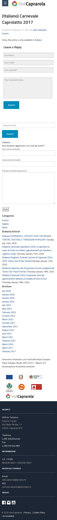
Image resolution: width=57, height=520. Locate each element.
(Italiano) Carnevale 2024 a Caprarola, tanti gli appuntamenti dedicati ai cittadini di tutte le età (24, 276)
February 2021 (9, 340)
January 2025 (8, 298)
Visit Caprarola (39, 30)
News (4, 227)
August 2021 (8, 330)
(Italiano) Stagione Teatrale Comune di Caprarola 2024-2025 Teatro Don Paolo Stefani (27, 259)
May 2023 (7, 308)
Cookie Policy (39, 512)
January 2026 (8, 294)
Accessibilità (8, 516)
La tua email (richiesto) (11, 159)
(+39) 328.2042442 (11, 438)
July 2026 (6, 291)
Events (5, 33)
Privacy (27, 512)
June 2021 (7, 333)
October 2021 (8, 322)
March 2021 (7, 337)
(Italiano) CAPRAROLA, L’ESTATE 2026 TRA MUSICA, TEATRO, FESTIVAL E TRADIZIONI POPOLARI (27, 237)
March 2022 (7, 319)
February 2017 (9, 351)
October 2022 (8, 315)
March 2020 (7, 344)
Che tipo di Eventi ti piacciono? (14, 170)
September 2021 (10, 326)
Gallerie (5, 224)
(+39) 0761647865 (11, 445)
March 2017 (7, 347)
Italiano (38, 40)
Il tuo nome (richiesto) (11, 149)
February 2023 (9, 312)
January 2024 (8, 301)
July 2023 (6, 305)
